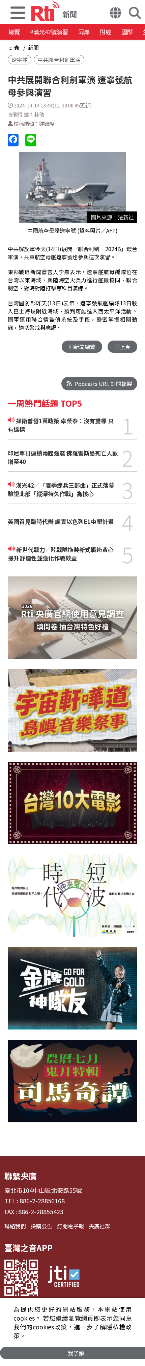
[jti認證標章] (64, 1278)
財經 (105, 31)
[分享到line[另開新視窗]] (30, 140)
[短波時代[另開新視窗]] (72, 900)
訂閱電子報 (70, 1226)
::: (10, 47)
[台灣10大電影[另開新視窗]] (72, 808)
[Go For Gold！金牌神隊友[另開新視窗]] (72, 993)
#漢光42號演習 (49, 31)
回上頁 (122, 347)
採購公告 (41, 1226)
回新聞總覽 (81, 347)
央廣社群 (99, 1226)
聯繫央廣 (20, 1176)
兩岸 (84, 31)
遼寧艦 (19, 60)
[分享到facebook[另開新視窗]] (13, 140)
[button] (17, 12)
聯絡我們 (15, 1226)
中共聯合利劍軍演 (59, 60)
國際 (127, 31)
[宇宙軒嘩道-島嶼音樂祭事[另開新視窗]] (72, 715)
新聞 (33, 47)
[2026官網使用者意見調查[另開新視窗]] (72, 622)
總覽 (14, 31)
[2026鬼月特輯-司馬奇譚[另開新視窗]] (72, 1086)
